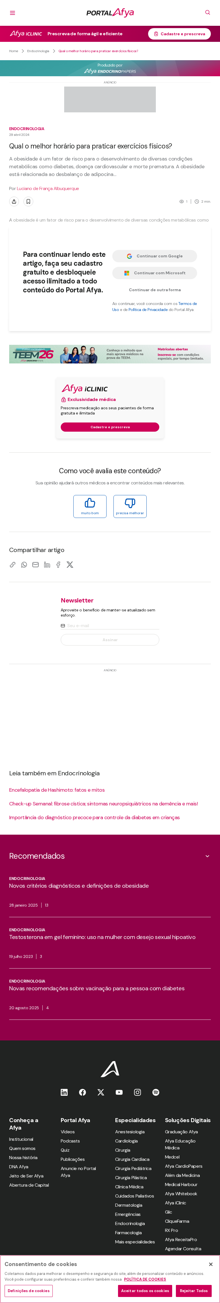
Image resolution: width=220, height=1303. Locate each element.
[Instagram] (137, 1092)
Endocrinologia (38, 51)
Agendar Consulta (183, 1249)
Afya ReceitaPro (181, 1240)
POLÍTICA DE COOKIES (145, 1279)
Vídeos (68, 1132)
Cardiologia (126, 1141)
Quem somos (22, 1148)
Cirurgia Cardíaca (132, 1159)
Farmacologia (128, 1233)
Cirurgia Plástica (131, 1178)
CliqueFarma (177, 1221)
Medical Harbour (181, 1184)
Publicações (73, 1159)
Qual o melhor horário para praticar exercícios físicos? (98, 51)
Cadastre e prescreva (183, 33)
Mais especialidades (135, 1242)
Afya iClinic (175, 1203)
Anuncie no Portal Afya (78, 1171)
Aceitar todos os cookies (145, 1290)
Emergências (128, 1214)
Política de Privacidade (148, 309)
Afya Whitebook (181, 1194)
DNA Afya (18, 1167)
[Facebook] (58, 564)
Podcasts (70, 1141)
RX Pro (171, 1230)
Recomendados (36, 856)
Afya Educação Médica (180, 1144)
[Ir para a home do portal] (110, 12)
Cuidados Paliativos (134, 1196)
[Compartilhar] (14, 201)
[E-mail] (35, 564)
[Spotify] (155, 1092)
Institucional (21, 1139)
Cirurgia (122, 1150)
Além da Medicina (182, 1175)
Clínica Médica (129, 1187)
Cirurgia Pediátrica (133, 1168)
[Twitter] (100, 1092)
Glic (168, 1212)
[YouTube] (119, 1092)
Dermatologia (128, 1205)
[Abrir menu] (12, 12)
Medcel (172, 1157)
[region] (110, 1279)
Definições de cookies (29, 1290)
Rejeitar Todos (194, 1290)
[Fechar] (211, 1264)
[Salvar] (28, 201)
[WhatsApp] (24, 564)
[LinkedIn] (47, 564)
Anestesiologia (129, 1132)
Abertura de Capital (29, 1185)
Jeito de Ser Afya (26, 1176)
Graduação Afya (181, 1132)
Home (13, 51)
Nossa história (23, 1158)
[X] (69, 564)
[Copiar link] (12, 564)
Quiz (65, 1150)
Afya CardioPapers (184, 1166)
